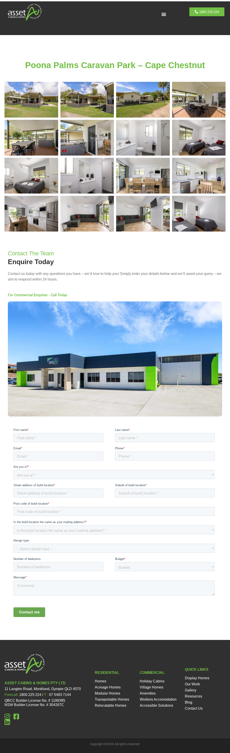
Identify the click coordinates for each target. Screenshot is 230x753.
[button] (163, 14)
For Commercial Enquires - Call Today (37, 295)
